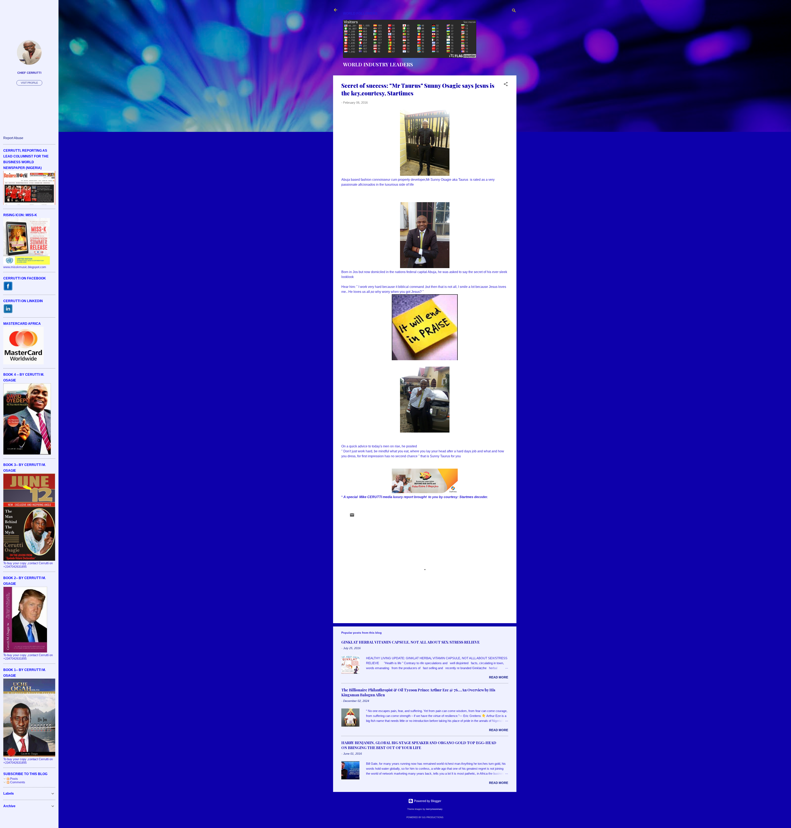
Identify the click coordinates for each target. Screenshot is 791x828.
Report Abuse (13, 138)
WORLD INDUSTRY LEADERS (378, 64)
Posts (13, 778)
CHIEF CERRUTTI (29, 72)
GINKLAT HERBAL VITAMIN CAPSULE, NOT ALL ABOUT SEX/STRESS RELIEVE (410, 642)
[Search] (513, 11)
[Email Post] (352, 516)
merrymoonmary (434, 809)
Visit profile (29, 82)
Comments (17, 782)
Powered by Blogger (427, 801)
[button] (505, 85)
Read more (498, 677)
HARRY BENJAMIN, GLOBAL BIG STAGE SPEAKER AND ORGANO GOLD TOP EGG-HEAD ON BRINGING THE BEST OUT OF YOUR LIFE (418, 745)
